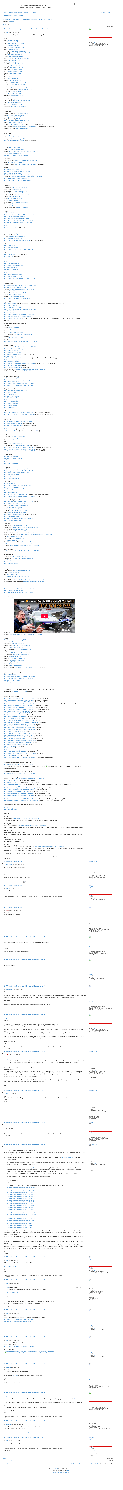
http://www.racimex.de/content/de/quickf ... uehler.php (19, 1321)
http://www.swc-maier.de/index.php (13, 238)
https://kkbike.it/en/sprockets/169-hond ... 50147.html (18, 412)
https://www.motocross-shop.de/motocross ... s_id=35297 (20, 757)
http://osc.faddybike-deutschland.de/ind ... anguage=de (29, 580)
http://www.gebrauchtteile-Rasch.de (13, 265)
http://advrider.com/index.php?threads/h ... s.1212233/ (19, 795)
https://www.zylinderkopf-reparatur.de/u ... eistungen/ (18, 678)
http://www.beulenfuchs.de (11, 350)
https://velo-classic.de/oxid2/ (12, 365)
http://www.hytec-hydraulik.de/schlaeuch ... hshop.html (19, 471)
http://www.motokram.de (10, 267)
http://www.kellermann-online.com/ (20, 137)
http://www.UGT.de (12, 540)
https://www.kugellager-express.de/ (13, 311)
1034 (95, 874)
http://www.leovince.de (16, 67)
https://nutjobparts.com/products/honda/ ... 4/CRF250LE (21, 1225)
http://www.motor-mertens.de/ (12, 680)
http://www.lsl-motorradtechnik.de (16, 193)
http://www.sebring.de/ (22, 207)
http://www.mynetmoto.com (11, 460)
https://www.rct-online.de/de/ (11, 478)
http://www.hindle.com (14, 60)
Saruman (91, 946)
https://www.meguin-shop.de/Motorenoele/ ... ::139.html (19, 383)
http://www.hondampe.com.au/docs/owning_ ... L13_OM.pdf (20, 773)
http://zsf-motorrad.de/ (10, 392)
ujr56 (90, 38)
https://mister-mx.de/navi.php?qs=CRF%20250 (17, 713)
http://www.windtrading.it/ (15, 102)
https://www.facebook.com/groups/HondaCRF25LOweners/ (20, 797)
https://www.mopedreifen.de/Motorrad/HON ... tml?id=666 (19, 449)
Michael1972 (92, 870)
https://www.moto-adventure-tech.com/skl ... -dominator (19, 1346)
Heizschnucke (92, 1001)
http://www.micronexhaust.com (17, 77)
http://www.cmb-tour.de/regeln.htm (13, 354)
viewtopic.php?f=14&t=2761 (24, 371)
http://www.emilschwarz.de (19, 529)
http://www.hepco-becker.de (21, 292)
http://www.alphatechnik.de (19, 187)
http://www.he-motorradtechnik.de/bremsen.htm (17, 155)
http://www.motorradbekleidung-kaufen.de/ (24, 126)
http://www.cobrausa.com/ (16, 49)
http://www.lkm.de (12, 574)
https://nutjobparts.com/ (10, 394)
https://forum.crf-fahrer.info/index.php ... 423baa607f (29, 778)
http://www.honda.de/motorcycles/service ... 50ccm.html (36, 534)
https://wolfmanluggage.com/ (12, 746)
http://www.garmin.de (14, 327)
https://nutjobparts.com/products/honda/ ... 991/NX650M (21, 1194)
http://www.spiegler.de (15, 153)
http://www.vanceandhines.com (21, 100)
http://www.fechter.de (18, 643)
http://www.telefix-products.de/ (16, 162)
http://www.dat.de (8, 256)
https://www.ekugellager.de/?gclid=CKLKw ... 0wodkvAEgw (20, 309)
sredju (90, 1325)
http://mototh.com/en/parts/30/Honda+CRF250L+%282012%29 (21, 722)
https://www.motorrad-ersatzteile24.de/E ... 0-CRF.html (19, 698)
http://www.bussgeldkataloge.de (12, 352)
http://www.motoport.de (15, 122)
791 (94, 1290)
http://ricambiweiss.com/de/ (11, 361)
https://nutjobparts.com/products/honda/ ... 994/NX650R (21, 1200)
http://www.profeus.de (18, 538)
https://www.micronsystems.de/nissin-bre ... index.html (24, 151)
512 (94, 1328)
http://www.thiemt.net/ (10, 429)
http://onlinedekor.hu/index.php (12, 173)
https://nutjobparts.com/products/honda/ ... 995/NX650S (21, 1202)
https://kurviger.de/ (9, 560)
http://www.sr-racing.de (17, 91)
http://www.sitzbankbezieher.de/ (20, 505)
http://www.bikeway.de (24, 113)
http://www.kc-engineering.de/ (17, 531)
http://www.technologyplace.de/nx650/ (25, 347)
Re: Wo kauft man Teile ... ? (13, 861)
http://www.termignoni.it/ (17, 95)
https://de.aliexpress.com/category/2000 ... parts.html (19, 640)
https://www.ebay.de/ (9, 808)
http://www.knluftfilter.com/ (14, 536)
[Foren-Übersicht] (11, 6)
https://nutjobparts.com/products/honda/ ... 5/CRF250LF (21, 1227)
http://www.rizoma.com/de (16, 664)
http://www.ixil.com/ (11, 62)
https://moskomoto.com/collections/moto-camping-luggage (20, 740)
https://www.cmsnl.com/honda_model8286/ (15, 390)
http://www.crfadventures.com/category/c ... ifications (18, 793)
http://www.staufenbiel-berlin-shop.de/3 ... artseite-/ (18, 358)
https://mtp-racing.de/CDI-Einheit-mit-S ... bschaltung (18, 220)
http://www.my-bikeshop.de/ (11, 396)
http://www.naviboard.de (16, 332)
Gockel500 (91, 1422)
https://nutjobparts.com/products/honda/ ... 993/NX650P (21, 1198)
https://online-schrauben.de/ (11, 487)
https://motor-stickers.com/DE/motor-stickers (16, 178)
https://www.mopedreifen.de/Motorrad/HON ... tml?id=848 (19, 451)
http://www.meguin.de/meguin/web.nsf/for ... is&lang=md (19, 363)
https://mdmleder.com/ (22, 128)
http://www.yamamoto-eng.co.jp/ (18, 88)
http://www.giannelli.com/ (16, 56)
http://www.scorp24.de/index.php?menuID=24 (16, 120)
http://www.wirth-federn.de (14, 198)
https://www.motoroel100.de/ (11, 381)
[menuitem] (13, 12)
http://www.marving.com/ (16, 73)
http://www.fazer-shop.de (18, 653)
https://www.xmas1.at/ (10, 227)
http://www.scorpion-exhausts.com (19, 86)
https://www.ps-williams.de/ (11, 516)
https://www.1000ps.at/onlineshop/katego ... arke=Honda (19, 727)
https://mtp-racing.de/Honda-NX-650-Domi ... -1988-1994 (19, 414)
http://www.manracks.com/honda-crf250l (15, 751)
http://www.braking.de (15, 147)
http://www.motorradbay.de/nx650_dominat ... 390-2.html (19, 588)
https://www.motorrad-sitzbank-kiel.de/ (14, 503)
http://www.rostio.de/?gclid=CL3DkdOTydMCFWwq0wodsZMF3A (21, 551)
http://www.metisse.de (15, 656)
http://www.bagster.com (15, 507)
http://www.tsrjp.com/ (13, 97)
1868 (95, 950)
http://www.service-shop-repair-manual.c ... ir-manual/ (18, 764)
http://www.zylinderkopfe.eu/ (11, 674)
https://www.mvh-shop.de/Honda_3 (13, 274)
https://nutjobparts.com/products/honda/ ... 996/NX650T (21, 1203)
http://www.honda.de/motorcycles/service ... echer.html (30, 532)
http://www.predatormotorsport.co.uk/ (20, 82)
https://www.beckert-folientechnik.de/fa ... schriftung (18, 175)
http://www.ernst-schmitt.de (11, 431)
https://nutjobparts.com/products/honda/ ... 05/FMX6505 (21, 1218)
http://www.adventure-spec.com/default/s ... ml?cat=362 (19, 729)
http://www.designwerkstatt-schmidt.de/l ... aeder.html (18, 518)
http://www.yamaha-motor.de (21, 445)
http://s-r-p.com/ (8, 476)
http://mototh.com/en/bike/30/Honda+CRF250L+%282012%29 (21, 800)
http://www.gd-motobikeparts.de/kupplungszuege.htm (26, 527)
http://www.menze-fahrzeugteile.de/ (13, 425)
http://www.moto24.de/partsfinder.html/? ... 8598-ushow (19, 702)
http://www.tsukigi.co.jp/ (19, 99)
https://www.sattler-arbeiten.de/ (12, 520)
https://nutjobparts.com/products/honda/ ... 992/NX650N (21, 1196)
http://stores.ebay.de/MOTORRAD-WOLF (15, 494)
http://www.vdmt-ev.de (30, 578)
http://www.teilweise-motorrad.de (13, 276)
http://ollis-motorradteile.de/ (11, 401)
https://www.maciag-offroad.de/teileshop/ (15, 715)
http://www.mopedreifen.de (11, 456)
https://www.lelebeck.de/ (10, 492)
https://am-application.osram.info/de (14, 140)
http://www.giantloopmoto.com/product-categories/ (17, 742)
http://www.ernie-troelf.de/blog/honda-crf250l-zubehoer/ (19, 789)
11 (94, 977)
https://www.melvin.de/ (10, 1266)
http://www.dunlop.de (14, 438)
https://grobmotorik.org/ (10, 407)
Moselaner (91, 1379)
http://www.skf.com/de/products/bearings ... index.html (19, 314)
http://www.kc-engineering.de (21, 654)
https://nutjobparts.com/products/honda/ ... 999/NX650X (21, 1209)
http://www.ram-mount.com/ (18, 340)
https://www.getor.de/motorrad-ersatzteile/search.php (19, 543)
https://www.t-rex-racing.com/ (12, 755)
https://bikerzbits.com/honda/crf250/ (14, 718)
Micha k (91, 1106)
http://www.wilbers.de (14, 196)
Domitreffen (11, 21)
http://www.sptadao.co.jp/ (25, 89)
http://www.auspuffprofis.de (19, 525)
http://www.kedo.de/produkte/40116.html (15, 216)
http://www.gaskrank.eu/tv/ (17, 597)
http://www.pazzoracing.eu (18, 662)
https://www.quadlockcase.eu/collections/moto (26, 818)
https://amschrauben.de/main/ (12, 491)
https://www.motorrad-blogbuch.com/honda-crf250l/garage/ (20, 788)
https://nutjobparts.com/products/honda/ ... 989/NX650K (21, 1189)
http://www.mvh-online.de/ (27, 542)
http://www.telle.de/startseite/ (12, 474)
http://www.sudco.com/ (14, 93)
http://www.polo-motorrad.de (14, 117)
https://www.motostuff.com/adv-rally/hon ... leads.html (50, 846)
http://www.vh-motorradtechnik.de (24, 195)
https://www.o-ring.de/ (10, 303)
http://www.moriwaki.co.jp (17, 80)
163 (94, 1109)
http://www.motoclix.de (10, 356)
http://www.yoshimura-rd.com (19, 106)
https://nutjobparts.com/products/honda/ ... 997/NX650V (21, 1205)
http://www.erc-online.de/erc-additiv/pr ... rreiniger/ (17, 380)
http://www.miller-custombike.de (23, 234)
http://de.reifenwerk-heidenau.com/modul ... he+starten (25, 440)
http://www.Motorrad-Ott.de (11, 269)
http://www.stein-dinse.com (16, 149)
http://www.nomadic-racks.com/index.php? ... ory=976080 (20, 753)
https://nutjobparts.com (67, 1157)
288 (94, 1005)
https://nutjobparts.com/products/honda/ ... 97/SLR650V (21, 1213)
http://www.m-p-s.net (9, 273)
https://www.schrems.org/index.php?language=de (17, 240)
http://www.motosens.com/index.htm (14, 226)
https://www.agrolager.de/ (11, 305)
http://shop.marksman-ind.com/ (12, 307)
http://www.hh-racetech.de (19, 191)
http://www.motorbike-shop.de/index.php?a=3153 (17, 224)
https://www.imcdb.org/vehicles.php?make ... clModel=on (26, 634)
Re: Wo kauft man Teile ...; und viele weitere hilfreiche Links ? (24, 937)
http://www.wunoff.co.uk (15, 104)
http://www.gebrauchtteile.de (11, 263)
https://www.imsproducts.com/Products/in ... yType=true (19, 724)
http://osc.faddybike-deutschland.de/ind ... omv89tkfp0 (19, 700)
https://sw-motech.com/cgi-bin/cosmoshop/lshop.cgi (18, 726)
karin (90, 1287)
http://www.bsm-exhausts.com (16, 43)
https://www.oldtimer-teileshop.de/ (13, 367)
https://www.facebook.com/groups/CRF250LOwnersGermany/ (21, 799)
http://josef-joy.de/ (21, 119)
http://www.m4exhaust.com (14, 71)
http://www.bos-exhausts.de (15, 42)
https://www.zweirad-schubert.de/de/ (25, 667)
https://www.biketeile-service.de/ (13, 318)
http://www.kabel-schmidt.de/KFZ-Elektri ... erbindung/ (19, 215)
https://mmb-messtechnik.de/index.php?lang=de (17, 218)
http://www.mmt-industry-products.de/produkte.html (18, 469)
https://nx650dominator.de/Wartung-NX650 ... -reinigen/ (19, 349)
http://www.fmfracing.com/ (19, 51)
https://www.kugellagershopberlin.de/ (14, 313)
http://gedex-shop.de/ (9, 483)
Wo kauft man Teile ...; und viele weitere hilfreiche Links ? (27, 19)
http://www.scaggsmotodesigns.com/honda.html (17, 750)
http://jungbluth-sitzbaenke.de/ (18, 511)
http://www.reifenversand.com (12, 462)
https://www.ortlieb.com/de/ (16, 296)
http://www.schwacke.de (10, 254)
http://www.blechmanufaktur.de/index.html (25, 160)
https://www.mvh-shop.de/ (11, 403)
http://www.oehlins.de (22, 202)
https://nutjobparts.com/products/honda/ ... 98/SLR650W (21, 1214)
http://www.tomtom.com (15, 329)
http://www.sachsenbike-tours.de (24, 558)
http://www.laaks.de (13, 572)
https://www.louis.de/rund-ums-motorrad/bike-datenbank (19, 709)
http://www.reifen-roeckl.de (11, 463)
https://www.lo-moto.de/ (10, 405)
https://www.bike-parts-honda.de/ (13, 398)
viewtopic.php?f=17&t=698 (19, 691)
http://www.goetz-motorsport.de (15, 647)
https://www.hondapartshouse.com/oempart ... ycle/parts (19, 720)
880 (94, 42)
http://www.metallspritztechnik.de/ (13, 423)
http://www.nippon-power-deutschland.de (18, 576)
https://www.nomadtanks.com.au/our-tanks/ (16, 737)
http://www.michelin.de (15, 443)
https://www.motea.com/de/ (15, 135)
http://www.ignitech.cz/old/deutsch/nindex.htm (16, 213)
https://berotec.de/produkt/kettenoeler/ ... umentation (24, 545)
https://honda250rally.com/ (11, 780)
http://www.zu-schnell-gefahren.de (13, 360)
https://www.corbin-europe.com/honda (14, 731)
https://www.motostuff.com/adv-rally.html (15, 716)
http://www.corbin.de (13, 509)
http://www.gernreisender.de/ (11, 782)
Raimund (91, 974)
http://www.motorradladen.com (12, 271)
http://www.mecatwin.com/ (17, 75)
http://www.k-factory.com (17, 66)
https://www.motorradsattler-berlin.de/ (14, 514)
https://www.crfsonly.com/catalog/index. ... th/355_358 (19, 707)
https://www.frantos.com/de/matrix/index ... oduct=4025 (30, 369)
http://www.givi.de (11, 291)
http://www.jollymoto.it (21, 64)
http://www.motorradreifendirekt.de (13, 458)
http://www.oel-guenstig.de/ (11, 378)
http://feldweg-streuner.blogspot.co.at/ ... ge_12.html (18, 786)
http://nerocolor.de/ (9, 427)
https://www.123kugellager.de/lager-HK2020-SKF (17, 316)
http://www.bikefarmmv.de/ (16, 206)
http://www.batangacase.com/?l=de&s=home (21, 289)
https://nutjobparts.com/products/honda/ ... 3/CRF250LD (21, 1223)
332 (94, 1425)
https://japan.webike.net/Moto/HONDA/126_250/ (17, 711)
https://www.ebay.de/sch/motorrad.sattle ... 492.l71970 (19, 501)
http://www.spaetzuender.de (18, 124)
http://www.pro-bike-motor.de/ (17, 236)
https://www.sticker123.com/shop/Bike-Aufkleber (17, 180)
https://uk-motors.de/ (16, 665)
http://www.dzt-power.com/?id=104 (13, 590)
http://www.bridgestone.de (18, 436)
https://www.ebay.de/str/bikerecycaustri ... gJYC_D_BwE (19, 278)
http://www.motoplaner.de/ (11, 563)
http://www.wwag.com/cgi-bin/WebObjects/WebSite (18, 222)
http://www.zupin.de (12, 200)
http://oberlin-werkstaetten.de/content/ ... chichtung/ (18, 421)
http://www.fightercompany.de (21, 645)
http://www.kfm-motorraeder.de (15, 651)
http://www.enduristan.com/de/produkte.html (16, 744)
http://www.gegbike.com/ (15, 54)
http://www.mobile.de (9, 245)
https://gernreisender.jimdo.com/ (13, 784)
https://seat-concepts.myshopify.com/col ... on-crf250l (19, 733)
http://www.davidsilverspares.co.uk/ (13, 400)
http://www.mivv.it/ (13, 78)
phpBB (56, 1468)
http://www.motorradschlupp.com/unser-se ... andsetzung (19, 676)
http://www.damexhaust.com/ (16, 47)
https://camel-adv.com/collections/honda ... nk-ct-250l (19, 735)
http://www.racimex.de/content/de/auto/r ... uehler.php (18, 385)
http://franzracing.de (17, 189)
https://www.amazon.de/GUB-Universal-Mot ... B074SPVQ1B (21, 341)
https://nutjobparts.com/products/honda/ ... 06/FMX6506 (21, 1220)
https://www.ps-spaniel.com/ (11, 682)
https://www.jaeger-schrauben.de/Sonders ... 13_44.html (19, 496)
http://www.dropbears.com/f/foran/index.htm (23, 53)
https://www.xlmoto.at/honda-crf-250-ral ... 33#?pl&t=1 (19, 705)
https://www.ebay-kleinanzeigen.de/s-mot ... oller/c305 (19, 249)
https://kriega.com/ (9, 748)
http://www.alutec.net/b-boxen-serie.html (15, 287)
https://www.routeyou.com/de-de (13, 561)
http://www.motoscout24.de (11, 247)
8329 (95, 925)
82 (94, 1383)
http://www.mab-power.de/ (18, 69)
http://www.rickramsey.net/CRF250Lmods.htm (16, 791)
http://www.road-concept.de (19, 556)
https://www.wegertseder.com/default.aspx (15, 489)
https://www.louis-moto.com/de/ (16, 115)
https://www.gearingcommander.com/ (33, 581)
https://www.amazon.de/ (10, 809)
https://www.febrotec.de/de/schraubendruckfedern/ (18, 485)
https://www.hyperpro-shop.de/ (17, 204)
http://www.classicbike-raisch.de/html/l (25, 164)
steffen (90, 922)
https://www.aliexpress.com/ (11, 806)
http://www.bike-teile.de (10, 262)
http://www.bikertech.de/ (16, 338)
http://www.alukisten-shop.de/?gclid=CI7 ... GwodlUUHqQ (20, 285)
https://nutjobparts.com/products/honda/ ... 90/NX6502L (21, 1191)
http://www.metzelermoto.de (17, 441)
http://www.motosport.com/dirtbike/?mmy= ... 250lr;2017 (19, 703)
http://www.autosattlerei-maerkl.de (16, 512)
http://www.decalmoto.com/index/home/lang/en (17, 171)
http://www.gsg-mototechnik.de (23, 649)
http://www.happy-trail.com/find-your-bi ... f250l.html (18, 738)
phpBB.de (68, 1470)
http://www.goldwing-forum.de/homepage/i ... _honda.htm (26, 176)
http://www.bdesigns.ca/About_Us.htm (14, 169)
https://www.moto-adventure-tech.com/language (17, 298)
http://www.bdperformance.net (21, 570)
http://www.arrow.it (13, 40)
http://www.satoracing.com (19, 84)
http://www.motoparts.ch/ (17, 660)
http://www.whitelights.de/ (18, 139)
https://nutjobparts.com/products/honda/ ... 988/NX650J (21, 1187)
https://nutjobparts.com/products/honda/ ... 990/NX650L (21, 1192)
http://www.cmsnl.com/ (13, 45)
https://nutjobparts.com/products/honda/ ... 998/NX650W (21, 1207)
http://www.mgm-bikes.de (18, 658)
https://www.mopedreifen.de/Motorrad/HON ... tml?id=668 (19, 447)
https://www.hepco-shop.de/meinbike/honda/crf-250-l (32, 825)
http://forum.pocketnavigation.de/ (23, 334)
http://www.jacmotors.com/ (22, 58)
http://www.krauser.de (15, 294)
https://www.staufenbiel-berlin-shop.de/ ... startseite (18, 472)
